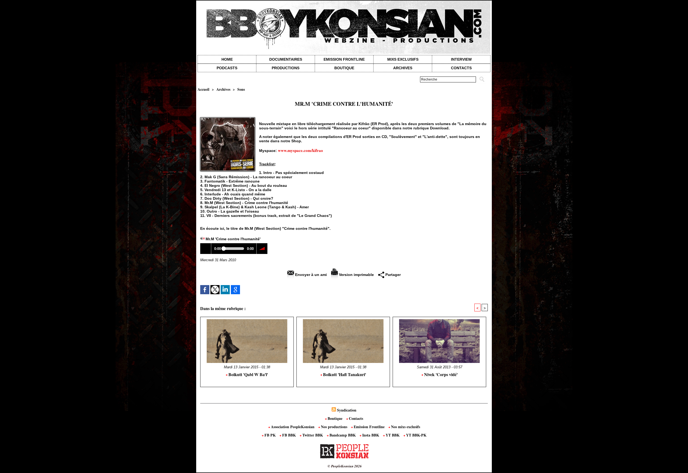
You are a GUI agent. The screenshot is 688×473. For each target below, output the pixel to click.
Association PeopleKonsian (293, 427)
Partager (392, 274)
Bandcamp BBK (342, 435)
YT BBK (393, 435)
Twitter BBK (312, 435)
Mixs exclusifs (402, 59)
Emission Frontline (344, 59)
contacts (461, 68)
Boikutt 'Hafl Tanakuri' (344, 374)
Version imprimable (356, 274)
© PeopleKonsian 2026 (345, 466)
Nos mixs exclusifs (405, 427)
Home (227, 59)
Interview (461, 59)
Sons (241, 89)
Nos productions (334, 427)
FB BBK (289, 435)
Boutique (344, 68)
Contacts (355, 418)
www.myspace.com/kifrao (300, 150)
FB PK (270, 435)
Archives (402, 68)
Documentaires (285, 59)
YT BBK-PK (416, 435)
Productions (285, 68)
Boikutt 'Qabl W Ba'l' (247, 374)
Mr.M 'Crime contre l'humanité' (233, 239)
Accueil (203, 89)
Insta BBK (370, 435)
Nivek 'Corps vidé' (440, 374)
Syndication (346, 410)
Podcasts (227, 68)
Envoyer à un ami (310, 274)
